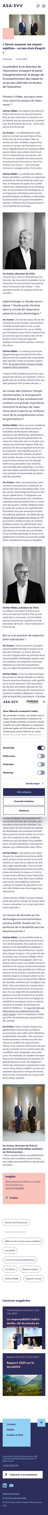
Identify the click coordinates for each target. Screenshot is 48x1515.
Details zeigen (33, 783)
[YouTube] (11, 1485)
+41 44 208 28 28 (10, 1465)
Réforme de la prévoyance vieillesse (23, 1241)
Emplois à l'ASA (15, 1435)
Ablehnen (24, 810)
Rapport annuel (33, 1278)
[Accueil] (9, 6)
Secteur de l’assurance (16, 1222)
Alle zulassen (24, 792)
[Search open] (38, 5)
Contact (11, 1424)
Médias (10, 1429)
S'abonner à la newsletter (23, 1474)
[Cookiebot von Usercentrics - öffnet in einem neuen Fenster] (28, 702)
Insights (14, 1197)
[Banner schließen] (44, 702)
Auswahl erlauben (24, 801)
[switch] (41, 756)
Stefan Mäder (12, 1278)
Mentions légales (11, 1493)
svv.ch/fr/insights (14, 1188)
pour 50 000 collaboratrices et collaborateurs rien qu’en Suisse (24, 1011)
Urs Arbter (10, 1269)
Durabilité (10, 1250)
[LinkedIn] (5, 1485)
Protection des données (14, 1498)
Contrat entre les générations (20, 1260)
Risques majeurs (30, 1269)
